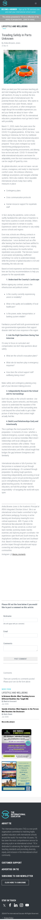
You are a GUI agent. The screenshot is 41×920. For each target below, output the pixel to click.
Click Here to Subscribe (15, 882)
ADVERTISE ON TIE (10, 869)
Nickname (7, 616)
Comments (7, 643)
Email (5, 631)
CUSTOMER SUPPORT (12, 862)
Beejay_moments (19, 554)
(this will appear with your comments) (13, 624)
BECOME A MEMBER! (9, 9)
